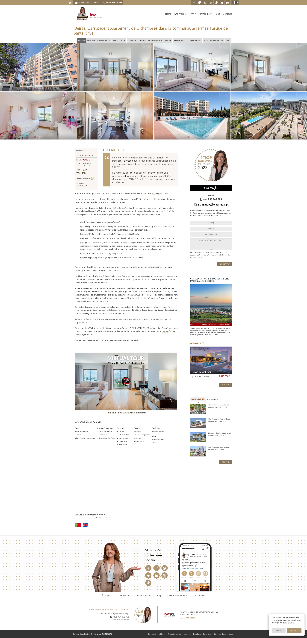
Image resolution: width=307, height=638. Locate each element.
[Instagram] (156, 568)
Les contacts (199, 595)
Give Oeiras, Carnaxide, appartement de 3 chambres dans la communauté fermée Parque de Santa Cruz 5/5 (105, 515)
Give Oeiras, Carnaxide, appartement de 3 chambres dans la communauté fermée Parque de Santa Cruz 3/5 (100, 515)
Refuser (278, 630)
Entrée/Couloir (103, 40)
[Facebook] (148, 568)
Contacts (227, 14)
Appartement (86, 155)
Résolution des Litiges (202, 634)
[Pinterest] (164, 568)
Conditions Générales (207, 255)
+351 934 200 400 (120, 617)
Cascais (165, 331)
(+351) (114, 2)
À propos (106, 595)
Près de (168, 40)
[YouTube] (164, 575)
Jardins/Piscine (216, 40)
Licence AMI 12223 (187, 618)
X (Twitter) (221, 2)
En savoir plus (288, 623)
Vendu (86, 160)
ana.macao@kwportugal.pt (116, 613)
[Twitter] (148, 575)
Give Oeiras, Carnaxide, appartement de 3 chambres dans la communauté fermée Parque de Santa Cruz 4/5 (102, 515)
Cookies (187, 634)
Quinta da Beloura (200, 377)
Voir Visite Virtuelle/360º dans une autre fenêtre (127, 412)
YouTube (205, 2)
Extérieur (91, 40)
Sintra (80, 335)
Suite (123, 40)
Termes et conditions (156, 634)
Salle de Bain (179, 40)
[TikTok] (216, 2)
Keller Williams (123, 595)
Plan (206, 40)
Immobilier (205, 14)
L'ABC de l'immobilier (177, 595)
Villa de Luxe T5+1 (202, 372)
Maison (197, 348)
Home (70, 2)
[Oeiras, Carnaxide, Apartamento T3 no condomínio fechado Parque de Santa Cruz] (78, 525)
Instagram (199, 2)
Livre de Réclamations (223, 634)
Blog (217, 14)
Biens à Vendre (144, 595)
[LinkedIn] (156, 575)
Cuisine (142, 40)
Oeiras (117, 157)
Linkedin (210, 2)
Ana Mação (180, 14)
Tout (227, 40)
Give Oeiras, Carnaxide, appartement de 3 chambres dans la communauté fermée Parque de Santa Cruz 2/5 (97, 515)
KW (193, 14)
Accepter (294, 630)
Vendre (206, 348)
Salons (115, 40)
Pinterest (227, 2)
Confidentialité (174, 634)
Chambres (132, 40)
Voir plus (226, 385)
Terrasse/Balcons (155, 40)
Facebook (194, 2)
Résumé (81, 40)
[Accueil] (88, 13)
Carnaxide (158, 157)
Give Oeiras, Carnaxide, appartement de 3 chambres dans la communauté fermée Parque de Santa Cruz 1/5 (95, 515)
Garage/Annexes (194, 40)
